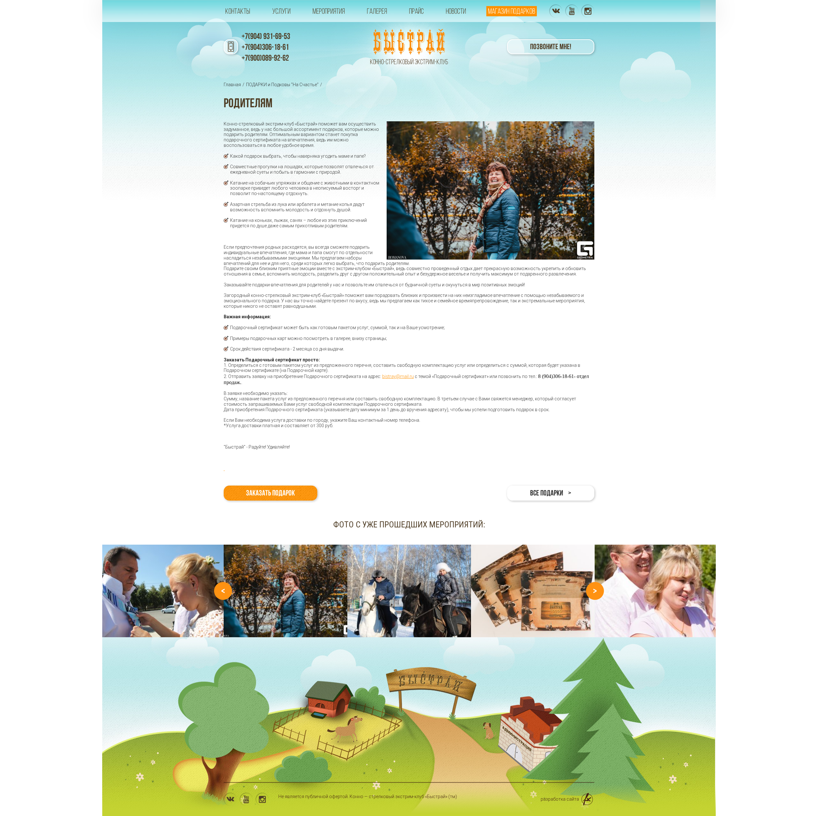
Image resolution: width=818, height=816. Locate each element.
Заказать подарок (270, 493)
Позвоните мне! (550, 46)
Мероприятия (329, 11)
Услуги (281, 11)
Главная (232, 84)
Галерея (377, 11)
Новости (456, 11)
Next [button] (595, 591)
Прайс (416, 11)
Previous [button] (223, 591)
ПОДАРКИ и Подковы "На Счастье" (282, 84)
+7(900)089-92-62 (265, 57)
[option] (285, 591)
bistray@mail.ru (398, 376)
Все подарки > (550, 493)
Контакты (237, 11)
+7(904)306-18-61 (265, 46)
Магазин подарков (511, 11)
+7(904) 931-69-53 (266, 36)
